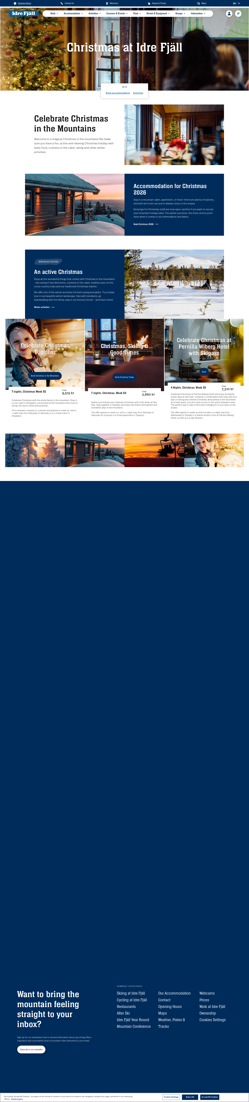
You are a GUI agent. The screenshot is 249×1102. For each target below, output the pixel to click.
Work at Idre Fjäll (212, 1006)
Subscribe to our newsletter (31, 1049)
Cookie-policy (17, 1099)
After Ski (123, 1013)
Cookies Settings (212, 1019)
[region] (124, 1097)
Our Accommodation (174, 993)
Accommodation (72, 13)
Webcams (207, 993)
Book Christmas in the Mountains (45, 376)
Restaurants (126, 1006)
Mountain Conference (134, 1026)
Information (197, 13)
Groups (178, 13)
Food (135, 13)
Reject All (190, 1097)
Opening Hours (170, 1006)
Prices (204, 1000)
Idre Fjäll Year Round (133, 1019)
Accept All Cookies (210, 1097)
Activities (93, 13)
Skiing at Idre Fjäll (131, 993)
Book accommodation (118, 93)
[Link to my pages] (229, 13)
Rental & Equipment (157, 13)
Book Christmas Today (124, 377)
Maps (162, 1013)
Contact (164, 1000)
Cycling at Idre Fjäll (132, 1000)
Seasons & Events (115, 13)
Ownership (207, 1013)
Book (52, 13)
